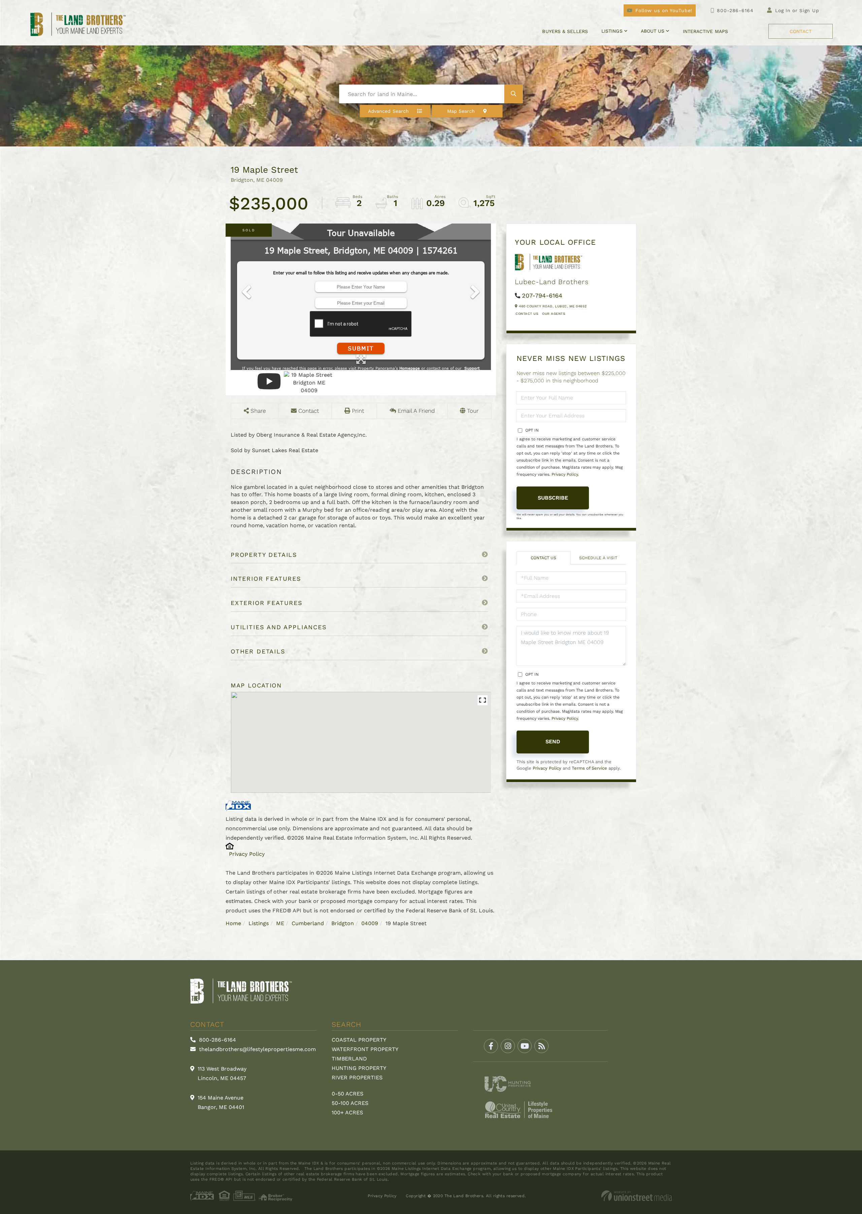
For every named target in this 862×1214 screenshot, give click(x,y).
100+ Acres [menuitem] (347, 1112)
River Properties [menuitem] (357, 1077)
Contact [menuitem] (800, 31)
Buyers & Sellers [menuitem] (565, 31)
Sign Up (809, 10)
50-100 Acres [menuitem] (350, 1103)
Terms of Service (589, 768)
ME (280, 923)
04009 (369, 923)
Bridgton (342, 923)
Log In (783, 10)
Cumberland (308, 923)
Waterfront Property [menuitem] (365, 1049)
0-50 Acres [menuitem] (347, 1093)
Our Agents (553, 313)
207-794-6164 (542, 295)
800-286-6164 (735, 10)
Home (233, 923)
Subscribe (553, 498)
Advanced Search (388, 111)
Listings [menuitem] (612, 31)
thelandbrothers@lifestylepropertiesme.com (256, 1049)
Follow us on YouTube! (663, 10)
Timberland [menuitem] (349, 1058)
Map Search (461, 111)
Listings (258, 923)
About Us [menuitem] (653, 31)
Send (552, 741)
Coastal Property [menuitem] (359, 1040)
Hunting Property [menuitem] (359, 1068)
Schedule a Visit (598, 557)
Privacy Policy (247, 854)
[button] (513, 94)
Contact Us (527, 313)
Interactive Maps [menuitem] (705, 31)
